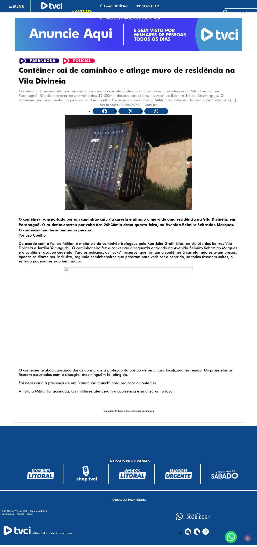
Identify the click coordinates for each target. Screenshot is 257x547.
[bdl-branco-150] (40, 474)
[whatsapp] (193, 516)
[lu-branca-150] (178, 474)
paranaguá (148, 410)
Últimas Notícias (113, 6)
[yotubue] (188, 530)
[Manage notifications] (247, 538)
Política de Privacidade (128, 500)
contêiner (136, 410)
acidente (112, 410)
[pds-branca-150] (224, 473)
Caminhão (124, 410)
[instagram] (205, 530)
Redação (112, 105)
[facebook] (197, 530)
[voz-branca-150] (132, 474)
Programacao (147, 6)
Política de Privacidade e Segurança (130, 18)
